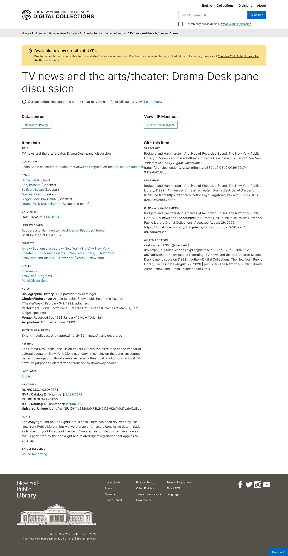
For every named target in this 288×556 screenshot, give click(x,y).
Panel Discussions (35, 281)
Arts (25, 248)
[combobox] (212, 15)
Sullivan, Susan (33, 189)
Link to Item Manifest (160, 125)
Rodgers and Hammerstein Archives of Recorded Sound (63, 230)
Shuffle (206, 5)
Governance (144, 500)
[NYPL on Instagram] (257, 484)
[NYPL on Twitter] (249, 484)
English (27, 376)
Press (108, 488)
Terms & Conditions (148, 494)
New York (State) (77, 248)
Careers (110, 494)
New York (102, 248)
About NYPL (174, 488)
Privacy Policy (145, 482)
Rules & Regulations (179, 482)
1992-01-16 (51, 217)
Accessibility (113, 482)
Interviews (29, 271)
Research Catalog (36, 125)
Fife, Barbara (31, 185)
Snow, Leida (31, 180)
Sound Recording (34, 454)
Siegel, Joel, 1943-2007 (39, 199)
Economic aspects (46, 248)
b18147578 (74, 394)
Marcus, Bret (31, 194)
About (261, 5)
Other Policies (145, 488)
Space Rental (113, 500)
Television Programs (37, 276)
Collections (225, 5)
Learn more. (153, 102)
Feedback (278, 552)
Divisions (245, 5)
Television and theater (38, 258)
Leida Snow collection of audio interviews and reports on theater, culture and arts (83, 167)
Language (173, 494)
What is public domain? (236, 24)
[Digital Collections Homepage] (58, 15)
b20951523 (74, 404)
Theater (27, 253)
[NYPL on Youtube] (266, 484)
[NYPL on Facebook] (240, 484)
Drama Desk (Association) (41, 204)
